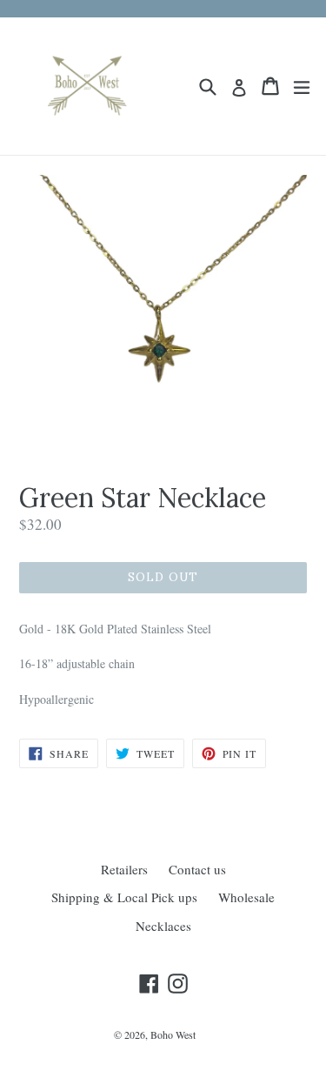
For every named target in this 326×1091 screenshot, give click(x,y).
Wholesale (246, 897)
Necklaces (163, 925)
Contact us (197, 869)
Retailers (124, 869)
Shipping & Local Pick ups (124, 897)
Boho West (173, 1034)
